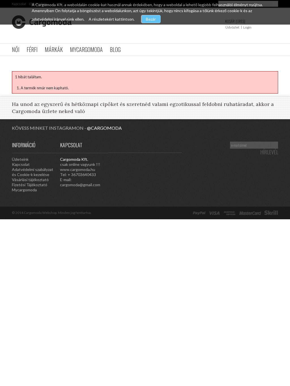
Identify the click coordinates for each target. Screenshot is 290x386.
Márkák (54, 49)
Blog (115, 49)
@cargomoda (104, 128)
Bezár (151, 19)
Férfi (32, 49)
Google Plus (153, 144)
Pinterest (142, 144)
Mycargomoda (86, 49)
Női (16, 49)
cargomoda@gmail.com (80, 184)
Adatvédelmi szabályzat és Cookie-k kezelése (32, 172)
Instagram (131, 144)
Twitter (165, 144)
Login (247, 27)
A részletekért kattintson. (112, 19)
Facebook (176, 144)
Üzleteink (20, 159)
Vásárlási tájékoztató (30, 179)
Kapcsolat (21, 164)
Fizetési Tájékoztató (29, 184)
